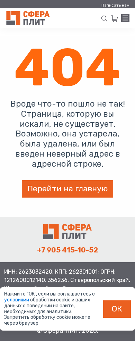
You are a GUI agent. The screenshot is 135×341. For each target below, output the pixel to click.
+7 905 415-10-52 (67, 250)
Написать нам (115, 5)
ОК (117, 309)
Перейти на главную (67, 188)
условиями (17, 300)
